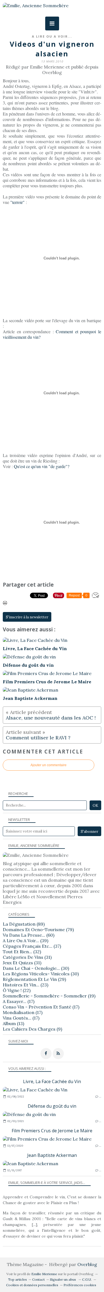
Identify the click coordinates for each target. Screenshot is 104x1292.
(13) (13, 1023)
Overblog (87, 1264)
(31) (27, 957)
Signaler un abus (63, 1279)
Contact (38, 1279)
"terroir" (17, 202)
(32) (22, 951)
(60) (28, 935)
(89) (24, 924)
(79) (38, 929)
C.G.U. (87, 1279)
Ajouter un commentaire (49, 765)
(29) (34, 979)
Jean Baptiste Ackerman (52, 1155)
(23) (25, 985)
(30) (36, 968)
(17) (18, 1001)
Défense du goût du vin (52, 1106)
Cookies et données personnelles (32, 1285)
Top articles (17, 1279)
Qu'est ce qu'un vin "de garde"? (41, 466)
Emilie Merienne (44, 1274)
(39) (25, 940)
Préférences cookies (80, 1285)
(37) (32, 946)
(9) (32, 1029)
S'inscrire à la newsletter (27, 617)
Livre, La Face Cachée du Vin (52, 1081)
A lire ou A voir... (52, 36)
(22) (17, 990)
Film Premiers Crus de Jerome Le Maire (52, 1131)
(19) (49, 996)
